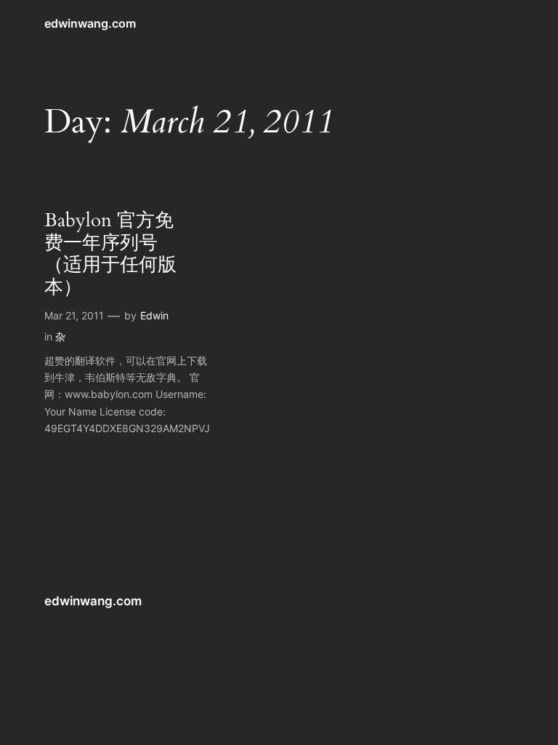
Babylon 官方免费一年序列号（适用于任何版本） (110, 254)
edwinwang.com (90, 23)
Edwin (154, 315)
